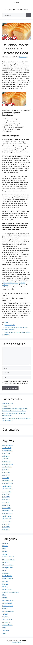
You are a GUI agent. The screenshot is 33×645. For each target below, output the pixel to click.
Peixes (4, 597)
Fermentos (5, 573)
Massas (4, 587)
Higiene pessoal (7, 578)
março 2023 (6, 505)
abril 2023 (5, 502)
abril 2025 (5, 459)
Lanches (5, 581)
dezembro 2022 (7, 510)
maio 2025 (5, 456)
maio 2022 (5, 529)
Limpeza (5, 584)
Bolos (4, 548)
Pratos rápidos (7, 603)
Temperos (5, 630)
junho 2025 (6, 453)
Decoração (5, 562)
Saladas (5, 614)
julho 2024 (5, 469)
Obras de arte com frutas (10, 592)
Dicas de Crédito (7, 565)
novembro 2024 (7, 464)
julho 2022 (5, 524)
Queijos (4, 608)
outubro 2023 (6, 486)
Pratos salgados (7, 606)
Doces (4, 570)
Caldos (4, 551)
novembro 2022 (7, 513)
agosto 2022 (6, 521)
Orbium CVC (6, 406)
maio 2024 (5, 475)
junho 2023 (6, 497)
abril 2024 (5, 478)
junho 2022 (6, 527)
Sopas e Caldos (7, 625)
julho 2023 (5, 494)
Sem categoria (7, 619)
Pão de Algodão (10, 325)
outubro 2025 (6, 448)
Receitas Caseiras (8, 611)
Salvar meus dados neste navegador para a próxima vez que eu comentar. (16, 382)
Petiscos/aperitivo (8, 600)
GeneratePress (16, 642)
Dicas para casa (7, 567)
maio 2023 (5, 499)
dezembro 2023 (7, 480)
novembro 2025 (7, 445)
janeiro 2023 (6, 508)
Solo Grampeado (7, 403)
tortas (4, 633)
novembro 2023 (7, 483)
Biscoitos (5, 546)
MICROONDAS (7, 589)
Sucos (4, 627)
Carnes (4, 554)
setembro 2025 (7, 450)
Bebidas (5, 543)
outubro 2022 (6, 516)
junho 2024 (6, 472)
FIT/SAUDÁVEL (7, 576)
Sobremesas (6, 622)
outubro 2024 (6, 467)
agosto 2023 (6, 491)
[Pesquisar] (28, 15)
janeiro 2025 (6, 461)
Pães (6, 322)
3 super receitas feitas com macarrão (16, 303)
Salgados (5, 617)
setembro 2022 (7, 519)
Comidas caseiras (8, 557)
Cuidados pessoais (8, 559)
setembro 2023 (7, 489)
